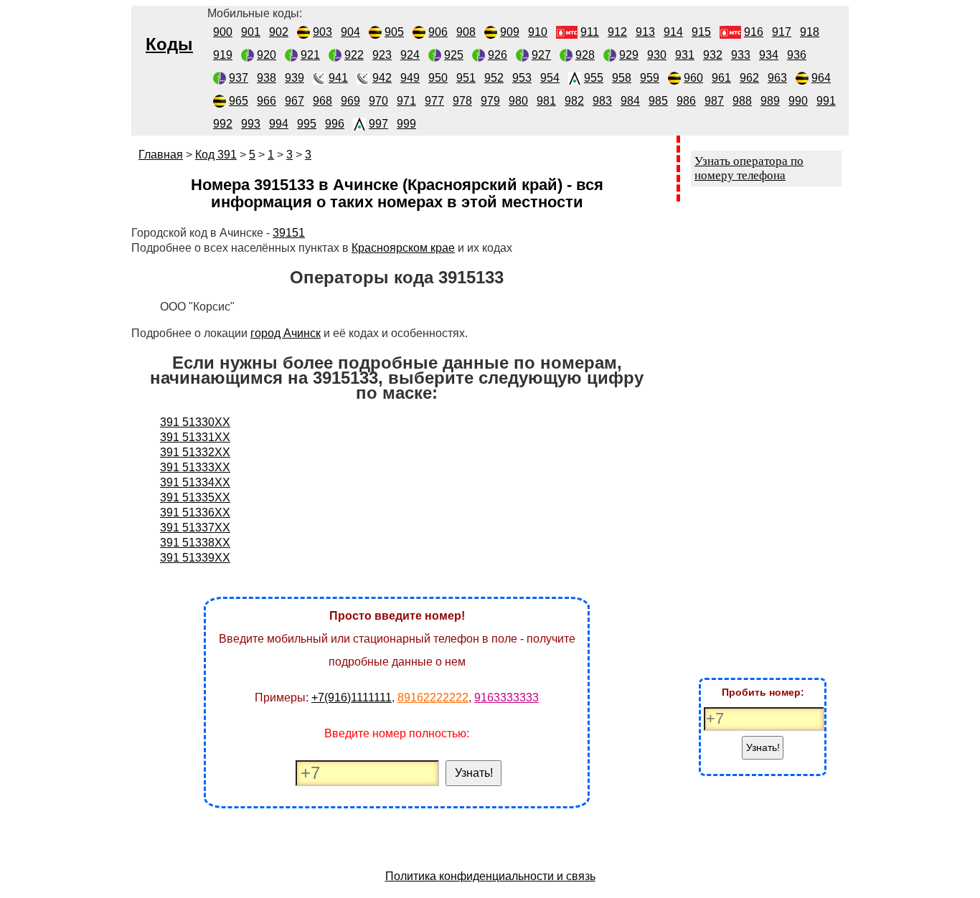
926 (497, 55)
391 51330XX (195, 422)
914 (673, 32)
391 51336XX (195, 512)
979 (490, 101)
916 (753, 32)
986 (686, 101)
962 (749, 78)
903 (322, 32)
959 (649, 78)
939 (294, 78)
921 (310, 55)
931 (684, 55)
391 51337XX (195, 527)
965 (238, 101)
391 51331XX (195, 437)
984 (630, 101)
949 (410, 78)
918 (809, 32)
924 (410, 55)
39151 (289, 233)
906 (438, 32)
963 (777, 78)
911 (589, 32)
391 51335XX (195, 497)
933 (740, 55)
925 (453, 55)
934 (768, 55)
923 (382, 55)
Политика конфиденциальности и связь (490, 876)
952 (494, 78)
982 (574, 101)
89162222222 (432, 697)
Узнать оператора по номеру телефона (749, 168)
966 (266, 101)
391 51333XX (195, 467)
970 (378, 101)
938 (266, 78)
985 (658, 101)
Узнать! (474, 773)
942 (382, 78)
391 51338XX (195, 543)
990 (798, 101)
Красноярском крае (403, 248)
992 (222, 124)
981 (546, 101)
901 (250, 32)
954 (550, 78)
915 (701, 32)
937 (238, 78)
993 (250, 124)
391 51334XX (195, 482)
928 (585, 55)
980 (518, 101)
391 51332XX (195, 452)
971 (406, 101)
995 (306, 124)
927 (541, 55)
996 (334, 124)
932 (712, 55)
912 (617, 32)
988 (742, 101)
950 (438, 78)
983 (602, 101)
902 (278, 32)
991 (826, 101)
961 (721, 78)
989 (770, 101)
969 (350, 101)
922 (354, 55)
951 (466, 78)
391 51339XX (195, 558)
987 (714, 101)
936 (796, 55)
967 (294, 101)
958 (621, 78)
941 (338, 78)
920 (266, 55)
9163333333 (506, 697)
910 (537, 32)
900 (222, 32)
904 (350, 32)
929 (629, 55)
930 (656, 55)
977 (434, 101)
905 (394, 32)
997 (378, 124)
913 (645, 32)
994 (278, 124)
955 (593, 78)
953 (522, 78)
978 (462, 101)
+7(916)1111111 (351, 697)
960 (693, 78)
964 (821, 78)
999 (406, 124)
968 (322, 101)
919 (222, 55)
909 (509, 32)
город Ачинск (285, 333)
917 (781, 32)
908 (466, 32)
